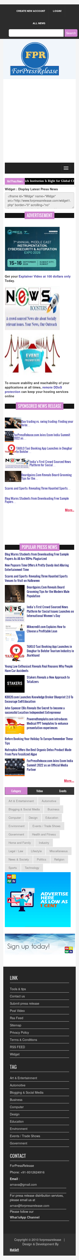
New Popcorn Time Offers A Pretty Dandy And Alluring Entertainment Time (37, 567)
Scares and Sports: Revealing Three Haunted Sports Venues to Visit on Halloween (36, 578)
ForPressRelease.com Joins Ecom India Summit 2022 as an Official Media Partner (50, 765)
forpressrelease (50, 1239)
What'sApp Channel (25, 1217)
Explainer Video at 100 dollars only (45, 276)
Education (51, 817)
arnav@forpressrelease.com (29, 1205)
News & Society (19, 859)
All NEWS (39, 23)
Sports (13, 868)
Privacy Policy (19, 1032)
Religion (59, 859)
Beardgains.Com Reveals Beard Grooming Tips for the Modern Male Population (48, 591)
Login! (57, 11)
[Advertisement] (39, 120)
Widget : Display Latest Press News (31, 189)
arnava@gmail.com (23, 1184)
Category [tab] (16, 791)
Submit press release (24, 1003)
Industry (44, 843)
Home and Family (20, 843)
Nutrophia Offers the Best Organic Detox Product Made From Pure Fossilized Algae (38, 752)
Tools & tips (18, 989)
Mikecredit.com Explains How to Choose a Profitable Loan (46, 629)
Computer (15, 817)
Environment (17, 826)
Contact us (17, 996)
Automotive (49, 801)
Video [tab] (39, 791)
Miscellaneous (59, 851)
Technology (32, 868)
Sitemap (15, 1025)
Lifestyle (36, 851)
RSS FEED (17, 1047)
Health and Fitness (44, 834)
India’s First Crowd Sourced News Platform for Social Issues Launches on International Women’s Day (50, 611)
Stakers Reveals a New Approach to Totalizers (48, 679)
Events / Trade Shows (46, 826)
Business (53, 809)
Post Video (17, 1010)
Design (33, 817)
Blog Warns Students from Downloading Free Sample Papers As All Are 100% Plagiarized (37, 556)
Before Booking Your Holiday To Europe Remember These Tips (39, 741)
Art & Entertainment (21, 801)
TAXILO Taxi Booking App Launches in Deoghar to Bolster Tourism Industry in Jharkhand (50, 650)
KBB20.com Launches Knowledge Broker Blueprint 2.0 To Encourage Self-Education (39, 699)
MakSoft (14, 1250)
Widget (15, 1054)
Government (16, 834)
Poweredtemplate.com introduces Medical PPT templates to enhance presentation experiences (47, 723)
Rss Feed (16, 1018)
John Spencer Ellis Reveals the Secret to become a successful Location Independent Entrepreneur (35, 710)
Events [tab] (62, 791)
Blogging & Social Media (24, 809)
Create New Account (30, 11)
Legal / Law (16, 851)
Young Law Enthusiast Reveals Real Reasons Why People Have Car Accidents (39, 668)
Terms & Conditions (23, 1039)
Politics (41, 859)
